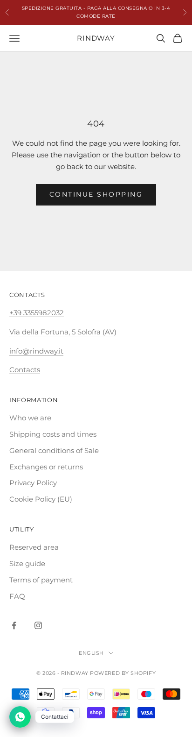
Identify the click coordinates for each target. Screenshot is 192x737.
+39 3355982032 (36, 312)
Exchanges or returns (46, 466)
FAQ (17, 596)
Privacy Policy (33, 482)
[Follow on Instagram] (38, 625)
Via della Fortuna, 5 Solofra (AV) (63, 331)
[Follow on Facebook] (14, 625)
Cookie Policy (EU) (40, 499)
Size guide (27, 563)
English (91, 653)
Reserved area (34, 547)
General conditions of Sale (54, 450)
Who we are (30, 417)
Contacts (24, 369)
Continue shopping (96, 194)
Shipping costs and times (52, 434)
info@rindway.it (36, 351)
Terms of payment (41, 579)
